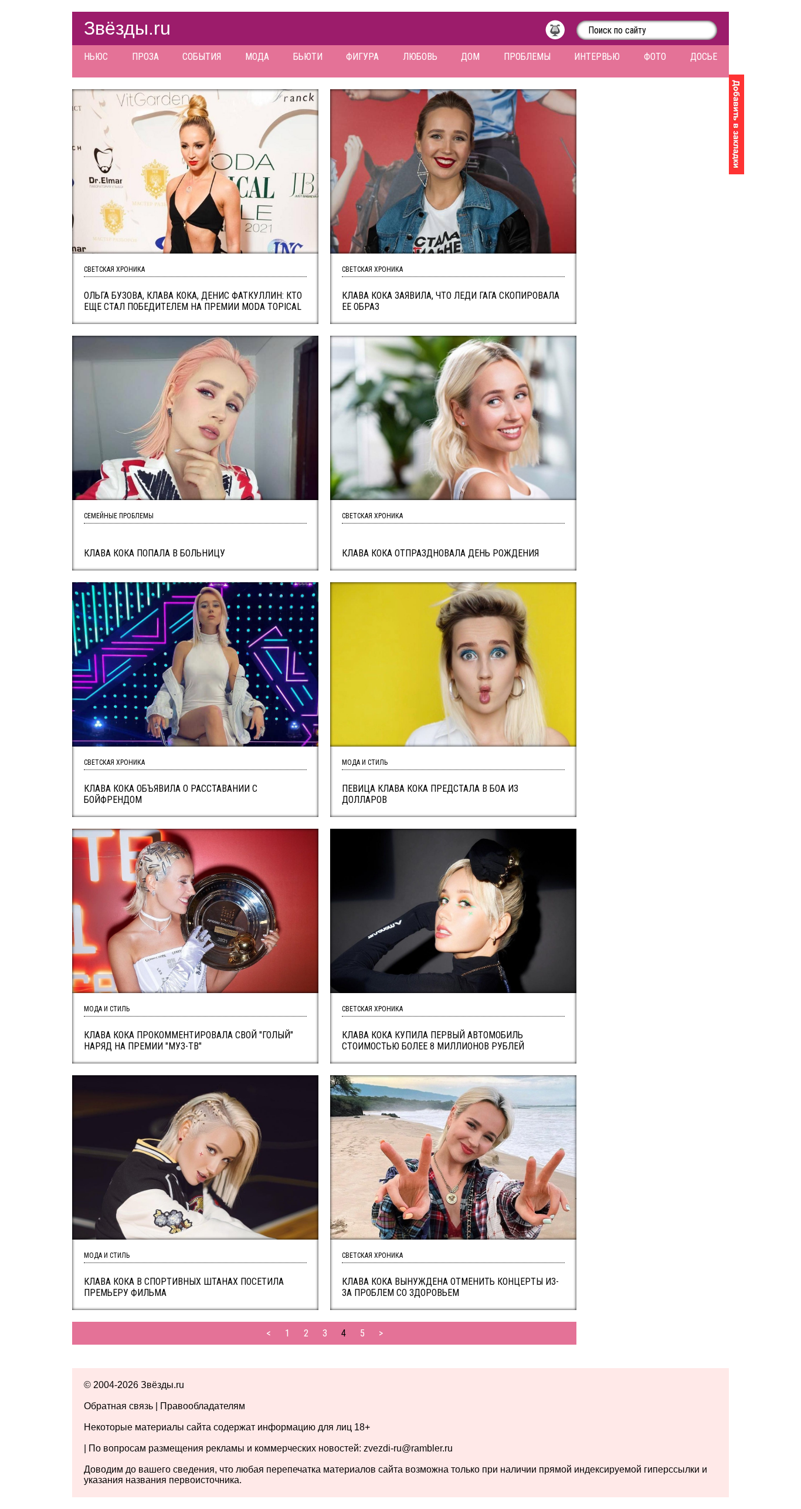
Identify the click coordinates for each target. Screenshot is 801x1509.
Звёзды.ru (127, 28)
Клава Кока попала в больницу (154, 553)
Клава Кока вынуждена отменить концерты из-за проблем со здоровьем (450, 1287)
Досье (703, 56)
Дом (470, 56)
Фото (655, 56)
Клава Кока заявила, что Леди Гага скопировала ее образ (450, 301)
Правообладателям (202, 1406)
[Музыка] (560, 32)
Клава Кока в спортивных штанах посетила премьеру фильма (184, 1287)
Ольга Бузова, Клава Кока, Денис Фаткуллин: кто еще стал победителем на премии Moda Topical (193, 301)
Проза (145, 56)
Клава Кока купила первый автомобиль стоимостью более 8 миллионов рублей (433, 1040)
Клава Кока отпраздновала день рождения (440, 553)
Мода (257, 56)
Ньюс (96, 56)
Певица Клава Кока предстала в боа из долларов (430, 794)
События (201, 56)
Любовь (420, 56)
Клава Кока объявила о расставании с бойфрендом (170, 794)
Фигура (362, 56)
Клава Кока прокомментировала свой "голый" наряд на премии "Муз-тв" (188, 1040)
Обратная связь (118, 1406)
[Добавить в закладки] (736, 124)
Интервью (597, 56)
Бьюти (308, 56)
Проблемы (527, 56)
